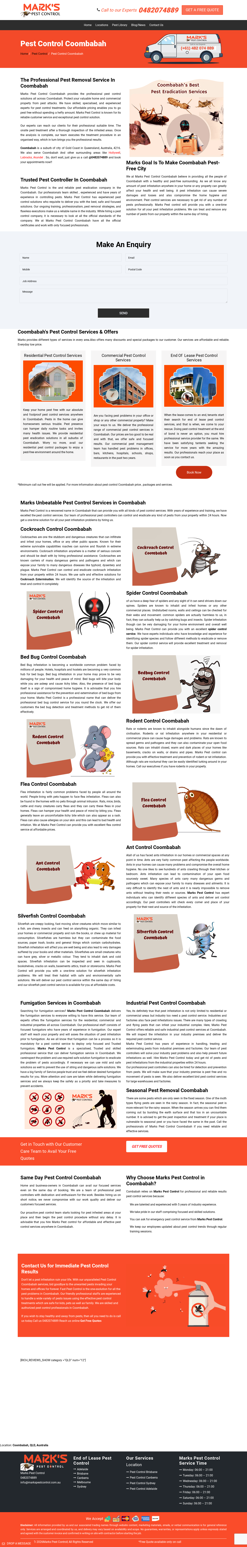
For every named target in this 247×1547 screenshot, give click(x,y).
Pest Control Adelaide (143, 1488)
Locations (101, 25)
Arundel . (39, 157)
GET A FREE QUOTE (202, 10)
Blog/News (138, 25)
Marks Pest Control (55, 1542)
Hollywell (114, 152)
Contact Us (156, 25)
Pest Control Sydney (143, 1483)
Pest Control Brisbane (143, 1472)
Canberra (83, 1478)
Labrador (26, 157)
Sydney (81, 1486)
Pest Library (119, 25)
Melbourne (84, 1482)
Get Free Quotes (147, 1146)
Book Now (194, 472)
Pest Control (39, 53)
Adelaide (82, 1469)
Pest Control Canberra (144, 1477)
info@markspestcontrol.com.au (40, 1482)
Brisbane (82, 1473)
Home (87, 25)
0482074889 (139, 10)
